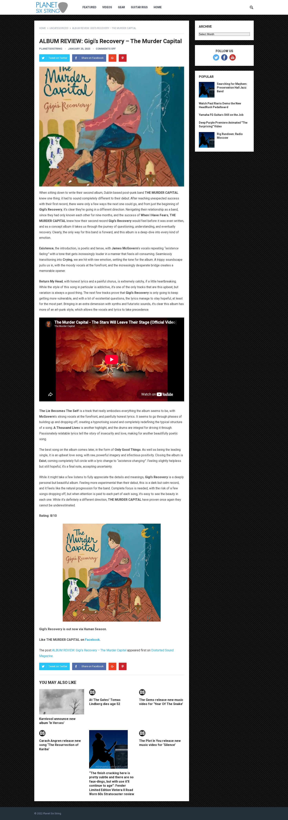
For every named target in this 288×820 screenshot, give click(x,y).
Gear (121, 7)
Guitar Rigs (139, 7)
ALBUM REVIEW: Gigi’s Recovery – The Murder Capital (89, 650)
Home (158, 7)
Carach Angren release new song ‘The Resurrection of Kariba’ (60, 745)
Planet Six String (52, 813)
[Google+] (112, 58)
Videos (107, 7)
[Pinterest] (123, 58)
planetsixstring (50, 48)
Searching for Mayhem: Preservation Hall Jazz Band (232, 87)
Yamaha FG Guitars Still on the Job (221, 114)
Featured (89, 7)
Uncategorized (59, 28)
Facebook (92, 640)
